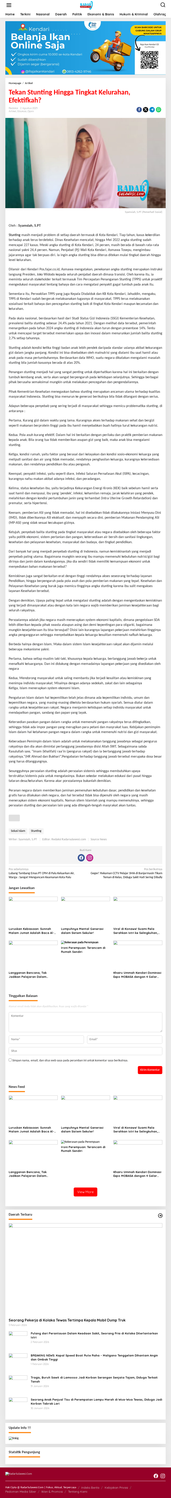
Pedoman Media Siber (20, 1491)
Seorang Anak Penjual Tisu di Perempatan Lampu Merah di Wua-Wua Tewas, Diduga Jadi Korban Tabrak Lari (96, 1401)
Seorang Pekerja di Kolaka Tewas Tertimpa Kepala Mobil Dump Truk (67, 1320)
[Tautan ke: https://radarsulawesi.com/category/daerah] (160, 1216)
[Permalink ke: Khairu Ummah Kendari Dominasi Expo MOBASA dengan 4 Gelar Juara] (137, 954)
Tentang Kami (77, 1491)
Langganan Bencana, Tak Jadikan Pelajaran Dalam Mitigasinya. (28, 975)
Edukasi (21, 111)
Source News (99, 839)
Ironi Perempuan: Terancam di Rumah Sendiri (83, 949)
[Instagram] (89, 857)
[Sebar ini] (139, 109)
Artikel (12, 111)
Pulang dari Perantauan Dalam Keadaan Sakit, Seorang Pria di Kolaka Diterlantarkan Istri (94, 1335)
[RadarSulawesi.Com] (86, 5)
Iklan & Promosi (52, 1491)
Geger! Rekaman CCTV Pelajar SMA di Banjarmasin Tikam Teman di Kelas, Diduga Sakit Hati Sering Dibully (126, 873)
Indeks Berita (90, 1487)
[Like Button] (14, 818)
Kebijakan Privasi (116, 1487)
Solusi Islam (18, 831)
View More (85, 1192)
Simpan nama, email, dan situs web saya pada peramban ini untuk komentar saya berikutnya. (70, 1060)
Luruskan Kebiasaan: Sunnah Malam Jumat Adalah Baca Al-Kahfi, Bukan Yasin (31, 931)
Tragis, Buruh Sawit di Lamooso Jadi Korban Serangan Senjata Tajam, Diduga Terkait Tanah (94, 1379)
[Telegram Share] (152, 109)
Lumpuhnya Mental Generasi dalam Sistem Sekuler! (82, 931)
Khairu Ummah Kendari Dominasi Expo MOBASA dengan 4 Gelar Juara (137, 975)
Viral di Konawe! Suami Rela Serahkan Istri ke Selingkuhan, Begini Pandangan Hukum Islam (136, 931)
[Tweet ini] (145, 109)
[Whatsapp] (158, 109)
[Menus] (8, 5)
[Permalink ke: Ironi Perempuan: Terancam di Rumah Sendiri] (79, 942)
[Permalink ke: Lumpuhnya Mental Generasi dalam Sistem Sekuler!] (85, 911)
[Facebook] (81, 857)
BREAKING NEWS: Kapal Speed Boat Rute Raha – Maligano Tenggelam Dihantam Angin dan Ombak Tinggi (94, 1357)
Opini (31, 111)
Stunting (14, 235)
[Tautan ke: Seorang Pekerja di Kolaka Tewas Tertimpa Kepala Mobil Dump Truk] (85, 1268)
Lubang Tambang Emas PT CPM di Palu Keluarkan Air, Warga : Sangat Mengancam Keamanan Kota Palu (42, 873)
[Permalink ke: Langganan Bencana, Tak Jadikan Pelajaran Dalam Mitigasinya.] (33, 954)
